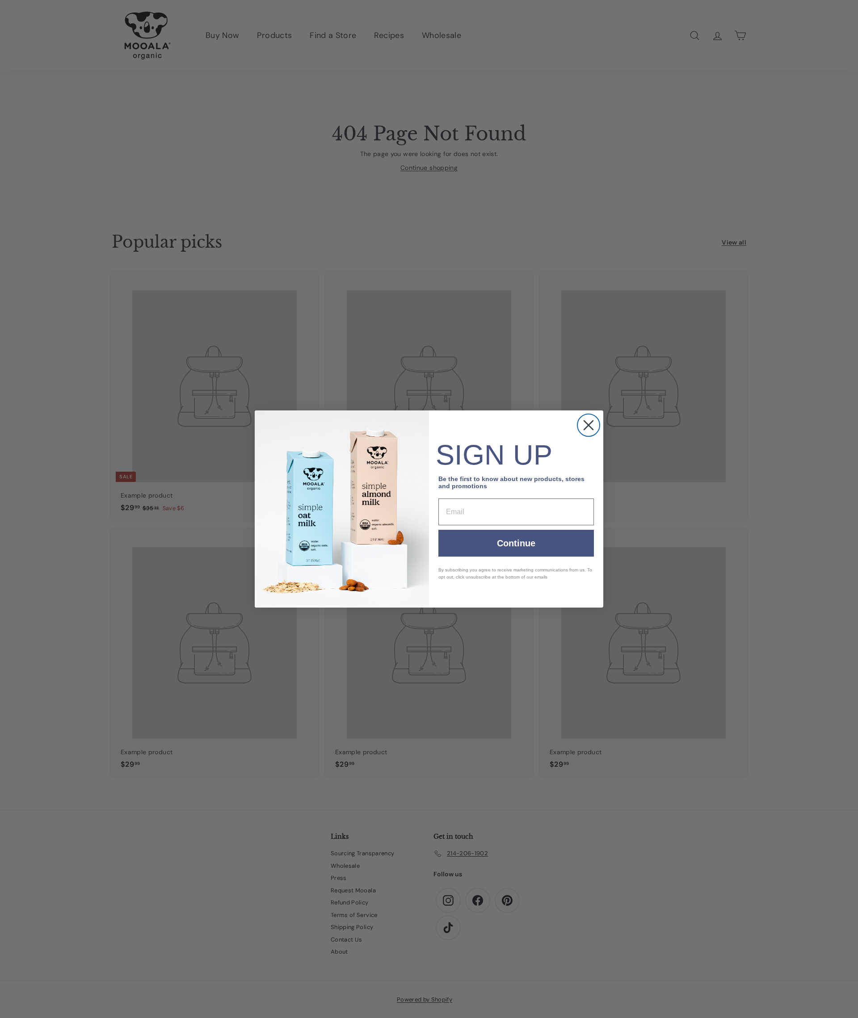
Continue (516, 543)
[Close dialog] (588, 425)
